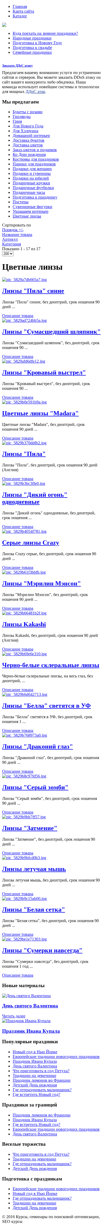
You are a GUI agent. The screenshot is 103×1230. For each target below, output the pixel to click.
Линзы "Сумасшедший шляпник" (51, 331)
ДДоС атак (35, 91)
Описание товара (17, 315)
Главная (20, 6)
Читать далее (13, 1016)
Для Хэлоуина (25, 131)
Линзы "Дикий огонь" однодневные (34, 498)
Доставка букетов (28, 140)
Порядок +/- (13, 230)
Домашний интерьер (31, 135)
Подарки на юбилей (31, 178)
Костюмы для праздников (36, 159)
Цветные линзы (27, 216)
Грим (17, 121)
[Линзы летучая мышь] (24, 857)
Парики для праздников (34, 164)
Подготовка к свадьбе (32, 47)
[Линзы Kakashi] (24, 613)
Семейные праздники (32, 52)
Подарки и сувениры (32, 173)
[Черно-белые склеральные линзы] (24, 654)
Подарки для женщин (32, 168)
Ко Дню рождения (29, 154)
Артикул (10, 239)
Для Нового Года (28, 126)
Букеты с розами (28, 112)
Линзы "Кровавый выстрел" (44, 372)
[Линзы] (24, 279)
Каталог (20, 16)
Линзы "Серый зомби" (35, 787)
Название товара (17, 234)
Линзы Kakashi (24, 624)
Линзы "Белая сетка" (33, 909)
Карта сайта (23, 11)
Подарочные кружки (31, 183)
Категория (11, 244)
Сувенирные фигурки (32, 206)
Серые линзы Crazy (30, 542)
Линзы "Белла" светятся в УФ (46, 705)
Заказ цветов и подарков (35, 149)
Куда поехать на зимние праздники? (45, 33)
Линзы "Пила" (24, 453)
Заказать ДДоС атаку (17, 65)
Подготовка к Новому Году (37, 43)
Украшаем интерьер (30, 211)
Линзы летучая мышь (34, 868)
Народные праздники (32, 38)
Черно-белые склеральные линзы (50, 665)
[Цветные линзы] (24, 402)
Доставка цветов (28, 145)
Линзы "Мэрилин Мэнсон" (41, 583)
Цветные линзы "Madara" (40, 413)
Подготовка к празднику (35, 197)
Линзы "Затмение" (29, 828)
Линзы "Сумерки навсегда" (42, 950)
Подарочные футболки (33, 187)
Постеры (21, 202)
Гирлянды (22, 116)
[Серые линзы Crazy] (24, 531)
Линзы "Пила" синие (33, 290)
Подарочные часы (29, 192)
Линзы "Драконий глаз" (37, 746)
